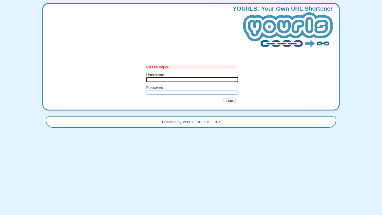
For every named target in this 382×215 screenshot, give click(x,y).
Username (155, 75)
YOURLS (198, 122)
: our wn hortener (283, 8)
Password (154, 88)
